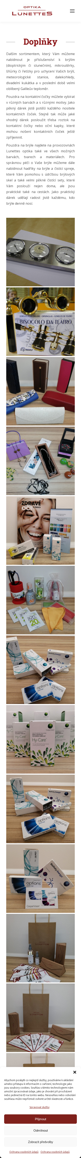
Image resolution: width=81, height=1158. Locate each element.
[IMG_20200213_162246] (40, 739)
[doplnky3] (40, 252)
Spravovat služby (39, 1107)
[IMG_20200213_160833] (40, 1017)
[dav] (40, 391)
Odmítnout (40, 1130)
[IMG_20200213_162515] (40, 669)
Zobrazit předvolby (40, 1142)
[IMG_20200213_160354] (40, 948)
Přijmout (40, 1119)
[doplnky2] (40, 321)
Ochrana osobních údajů (23, 1152)
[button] (75, 1072)
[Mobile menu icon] (72, 11)
